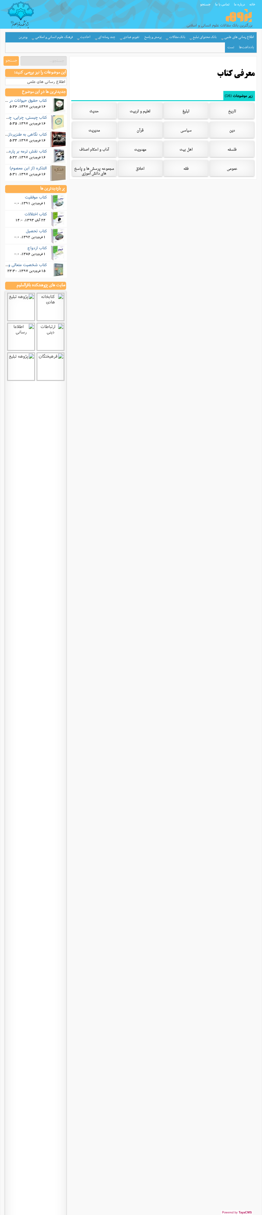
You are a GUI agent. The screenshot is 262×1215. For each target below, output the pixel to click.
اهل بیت (186, 150)
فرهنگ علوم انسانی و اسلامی (54, 37)
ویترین (23, 37)
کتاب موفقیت (36, 197)
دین (232, 131)
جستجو (205, 4)
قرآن (140, 131)
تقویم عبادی (131, 37)
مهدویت (140, 150)
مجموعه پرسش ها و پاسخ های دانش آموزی (94, 172)
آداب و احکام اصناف (94, 150)
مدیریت (94, 131)
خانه (252, 4)
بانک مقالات (177, 37)
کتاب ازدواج (37, 247)
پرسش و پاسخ (153, 37)
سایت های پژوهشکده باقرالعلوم (41, 285)
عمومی (232, 169)
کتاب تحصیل (36, 230)
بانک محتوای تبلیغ (205, 37)
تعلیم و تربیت (140, 112)
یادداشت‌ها (246, 47)
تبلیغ (185, 112)
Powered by (237, 1212)
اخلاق (140, 169)
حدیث (94, 112)
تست (230, 47)
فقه (186, 169)
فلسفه (231, 150)
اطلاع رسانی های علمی (239, 37)
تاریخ (232, 112)
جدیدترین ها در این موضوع (44, 91)
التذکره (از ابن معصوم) (28, 168)
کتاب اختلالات (36, 214)
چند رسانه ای (106, 37)
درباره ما (239, 4)
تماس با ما (222, 4)
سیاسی (186, 131)
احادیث (85, 37)
